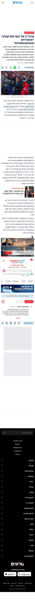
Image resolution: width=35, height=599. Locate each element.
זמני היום (14, 583)
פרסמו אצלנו (28, 583)
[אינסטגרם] (11, 323)
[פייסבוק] (2, 323)
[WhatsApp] (14, 67)
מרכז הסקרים (17, 441)
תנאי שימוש (6, 583)
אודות (12, 586)
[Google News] (19, 323)
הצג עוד (18, 318)
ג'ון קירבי (30, 103)
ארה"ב (31, 115)
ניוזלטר (17, 454)
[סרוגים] (17, 564)
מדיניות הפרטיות (20, 586)
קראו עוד (8, 252)
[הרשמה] (4, 270)
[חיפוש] (2, 2)
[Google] (18, 67)
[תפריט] (32, 2)
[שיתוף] (2, 67)
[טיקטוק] (15, 323)
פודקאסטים (17, 451)
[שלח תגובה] (3, 301)
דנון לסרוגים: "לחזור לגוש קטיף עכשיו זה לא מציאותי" (13, 192)
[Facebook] (6, 67)
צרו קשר (20, 583)
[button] (32, 237)
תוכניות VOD (17, 448)
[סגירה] (3, 261)
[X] (10, 67)
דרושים (17, 444)
